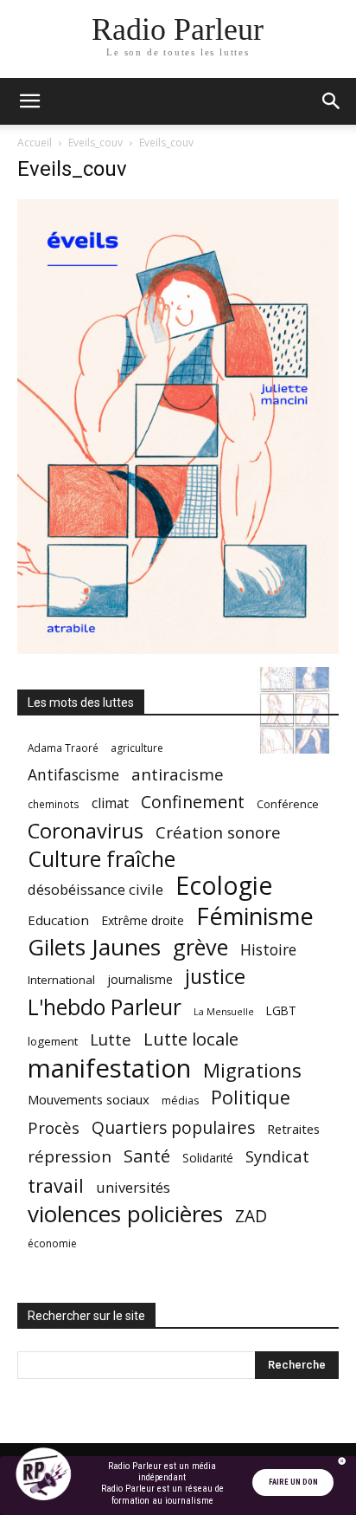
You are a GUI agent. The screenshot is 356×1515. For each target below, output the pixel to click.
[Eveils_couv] (178, 649)
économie (52, 1243)
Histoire (268, 950)
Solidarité (207, 1158)
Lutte (110, 1039)
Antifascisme (73, 775)
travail (56, 1185)
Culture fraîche (101, 859)
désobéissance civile (95, 889)
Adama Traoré (63, 747)
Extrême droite (142, 920)
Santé (147, 1156)
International (61, 979)
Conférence (288, 804)
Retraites (293, 1128)
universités (133, 1187)
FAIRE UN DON (293, 1482)
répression (69, 1157)
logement (53, 1041)
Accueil (34, 142)
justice (215, 977)
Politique (250, 1097)
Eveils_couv (95, 142)
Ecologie (223, 886)
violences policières (125, 1214)
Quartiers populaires (173, 1127)
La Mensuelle (224, 1012)
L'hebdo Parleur (104, 1007)
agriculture (137, 748)
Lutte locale (190, 1039)
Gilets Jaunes (94, 947)
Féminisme (255, 916)
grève (200, 947)
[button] (29, 101)
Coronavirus (85, 831)
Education (58, 920)
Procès (53, 1127)
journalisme (140, 979)
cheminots (53, 804)
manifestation (109, 1068)
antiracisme (177, 775)
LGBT (281, 1011)
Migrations (252, 1070)
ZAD (251, 1216)
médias (180, 1100)
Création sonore (218, 832)
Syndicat (277, 1156)
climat (110, 803)
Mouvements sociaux (88, 1099)
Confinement (193, 802)
